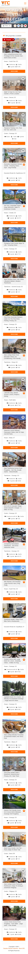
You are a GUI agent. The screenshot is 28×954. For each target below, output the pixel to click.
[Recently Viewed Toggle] (22, 25)
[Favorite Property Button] (23, 41)
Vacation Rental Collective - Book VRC (14, 948)
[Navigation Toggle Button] (25, 3)
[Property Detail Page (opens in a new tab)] (14, 45)
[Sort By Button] (15, 25)
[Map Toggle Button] (18, 25)
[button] (4, 45)
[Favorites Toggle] (25, 25)
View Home (14, 71)
